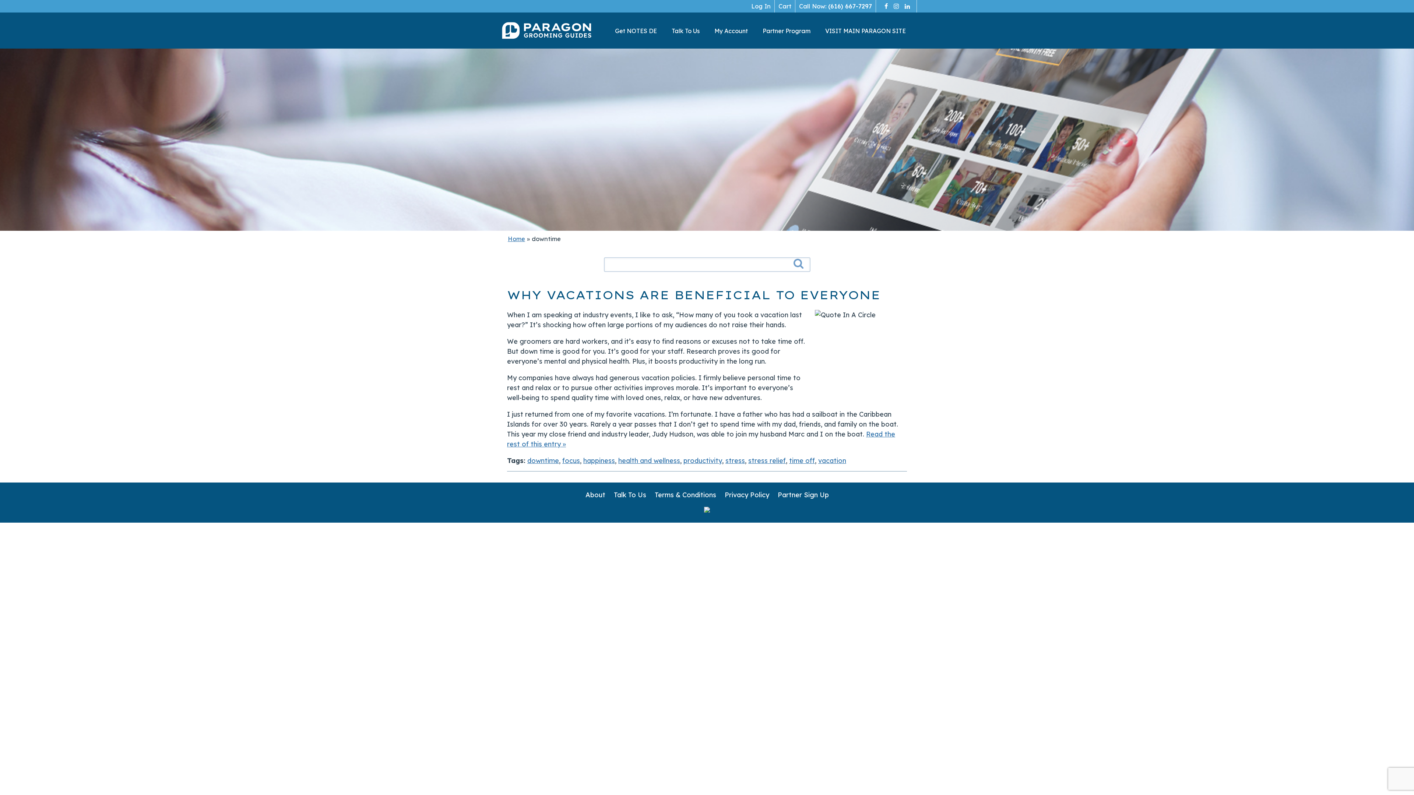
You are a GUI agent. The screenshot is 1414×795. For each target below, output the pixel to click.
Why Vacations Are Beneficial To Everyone (693, 295)
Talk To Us (686, 31)
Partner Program (786, 31)
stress (735, 460)
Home (516, 239)
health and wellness (649, 460)
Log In (761, 6)
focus (571, 460)
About (595, 495)
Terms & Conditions (685, 495)
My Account (731, 31)
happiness (599, 460)
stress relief (767, 460)
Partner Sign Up (803, 495)
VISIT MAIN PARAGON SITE (865, 31)
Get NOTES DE (636, 31)
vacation (832, 460)
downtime (543, 460)
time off (802, 460)
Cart (784, 6)
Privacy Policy (747, 495)
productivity (702, 460)
